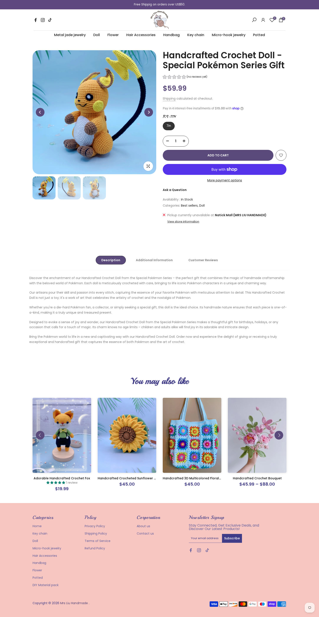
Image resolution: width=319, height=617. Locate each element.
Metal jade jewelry (70, 34)
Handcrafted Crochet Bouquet (257, 478)
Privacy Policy (95, 526)
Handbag (171, 34)
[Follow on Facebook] (36, 20)
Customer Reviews (203, 260)
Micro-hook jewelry (228, 34)
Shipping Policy (96, 533)
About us (143, 526)
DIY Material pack (46, 585)
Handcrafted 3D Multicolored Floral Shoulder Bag (202, 478)
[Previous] (40, 112)
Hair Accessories (141, 34)
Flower (113, 34)
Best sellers (189, 205)
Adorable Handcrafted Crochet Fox (62, 478)
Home (37, 526)
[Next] (148, 112)
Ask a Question (175, 190)
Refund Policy (95, 548)
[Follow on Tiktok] (50, 20)
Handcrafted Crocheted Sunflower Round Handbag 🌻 (141, 478)
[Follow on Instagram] (43, 20)
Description (110, 260)
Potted (259, 34)
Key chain (195, 34)
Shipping (169, 98)
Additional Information (154, 260)
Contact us (145, 533)
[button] (185, 77)
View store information (183, 222)
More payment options (224, 180)
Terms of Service (97, 541)
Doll (96, 34)
